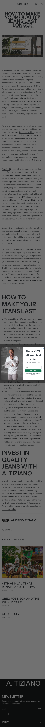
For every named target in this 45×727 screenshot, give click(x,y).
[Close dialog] (42, 348)
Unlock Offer (33, 371)
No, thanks (33, 378)
